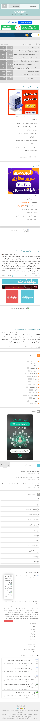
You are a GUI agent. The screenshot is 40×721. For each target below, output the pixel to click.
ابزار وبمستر (34, 370)
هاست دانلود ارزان (34, 551)
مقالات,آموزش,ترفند (32, 395)
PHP (35, 365)
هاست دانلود (5, 718)
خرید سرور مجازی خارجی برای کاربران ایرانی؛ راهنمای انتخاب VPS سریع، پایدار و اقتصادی (20, 484)
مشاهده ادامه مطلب (6, 275)
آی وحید (27, 718)
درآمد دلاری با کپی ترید (32, 509)
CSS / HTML (33, 363)
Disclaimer (20, 712)
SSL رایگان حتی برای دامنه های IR (27, 133)
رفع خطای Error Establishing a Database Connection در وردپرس (16, 685)
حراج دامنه (36, 556)
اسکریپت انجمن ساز (33, 48)
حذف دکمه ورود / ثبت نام (32, 78)
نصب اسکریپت (31, 644)
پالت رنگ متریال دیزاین (29, 649)
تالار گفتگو (32, 636)
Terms (37, 710)
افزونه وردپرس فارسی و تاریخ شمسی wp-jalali (27, 329)
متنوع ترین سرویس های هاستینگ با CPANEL (26, 118)
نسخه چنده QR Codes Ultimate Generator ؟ (26, 65)
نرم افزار (35, 398)
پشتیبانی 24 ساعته (32, 213)
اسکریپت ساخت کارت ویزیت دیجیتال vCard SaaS (27, 477)
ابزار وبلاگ (32, 634)
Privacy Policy (31, 710)
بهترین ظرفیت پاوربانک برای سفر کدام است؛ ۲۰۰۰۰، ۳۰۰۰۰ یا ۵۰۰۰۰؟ (20, 51)
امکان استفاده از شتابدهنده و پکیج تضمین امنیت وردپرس (26, 148)
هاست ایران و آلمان (32, 199)
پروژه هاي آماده (33, 400)
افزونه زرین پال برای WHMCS (23, 693)
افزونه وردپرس (13, 254)
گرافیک (35, 403)
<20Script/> (20, 12)
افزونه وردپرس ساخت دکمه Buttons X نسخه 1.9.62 (18, 660)
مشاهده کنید (8, 621)
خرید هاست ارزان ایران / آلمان (30, 87)
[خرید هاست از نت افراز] (20, 289)
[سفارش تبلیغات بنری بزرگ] (20, 283)
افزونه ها (5, 254)
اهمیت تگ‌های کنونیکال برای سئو (30, 75)
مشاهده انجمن (4, 44)
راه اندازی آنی (33, 137)
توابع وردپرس (32, 641)
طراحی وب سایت (34, 718)
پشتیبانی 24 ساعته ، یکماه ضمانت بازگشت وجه (26, 142)
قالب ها (35, 390)
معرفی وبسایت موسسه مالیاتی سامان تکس (27, 58)
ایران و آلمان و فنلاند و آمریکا (29, 209)
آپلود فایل (36, 561)
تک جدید (36, 540)
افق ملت (36, 504)
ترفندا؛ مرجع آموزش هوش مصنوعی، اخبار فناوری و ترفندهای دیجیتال (20, 54)
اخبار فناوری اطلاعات (32, 373)
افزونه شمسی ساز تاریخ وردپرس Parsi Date (28, 251)
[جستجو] (4, 6)
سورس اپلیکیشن (33, 387)
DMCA (25, 710)
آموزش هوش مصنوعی (33, 546)
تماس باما (33, 631)
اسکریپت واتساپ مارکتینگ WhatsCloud (30, 471)
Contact (21, 710)
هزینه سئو (36, 499)
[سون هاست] (20, 29)
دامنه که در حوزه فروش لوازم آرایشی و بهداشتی (26, 68)
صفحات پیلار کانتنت (33, 71)
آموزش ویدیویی (33, 368)
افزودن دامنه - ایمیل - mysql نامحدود (27, 123)
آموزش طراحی (33, 361)
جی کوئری (34, 381)
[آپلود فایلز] (20, 24)
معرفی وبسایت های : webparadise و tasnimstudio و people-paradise (19, 61)
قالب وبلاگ (34, 392)
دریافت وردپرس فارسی (29, 651)
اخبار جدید (36, 530)
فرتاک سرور (36, 166)
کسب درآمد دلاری (34, 525)
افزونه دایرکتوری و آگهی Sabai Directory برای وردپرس (17, 677)
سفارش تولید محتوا (33, 520)
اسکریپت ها (34, 376)
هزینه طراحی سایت (34, 514)
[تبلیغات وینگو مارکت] (20, 459)
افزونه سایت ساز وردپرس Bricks (22, 668)
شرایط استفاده (31, 646)
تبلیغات (33, 626)
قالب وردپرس (35, 535)
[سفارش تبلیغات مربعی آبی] (27, 302)
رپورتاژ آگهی (34, 384)
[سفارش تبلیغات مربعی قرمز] (12, 302)
